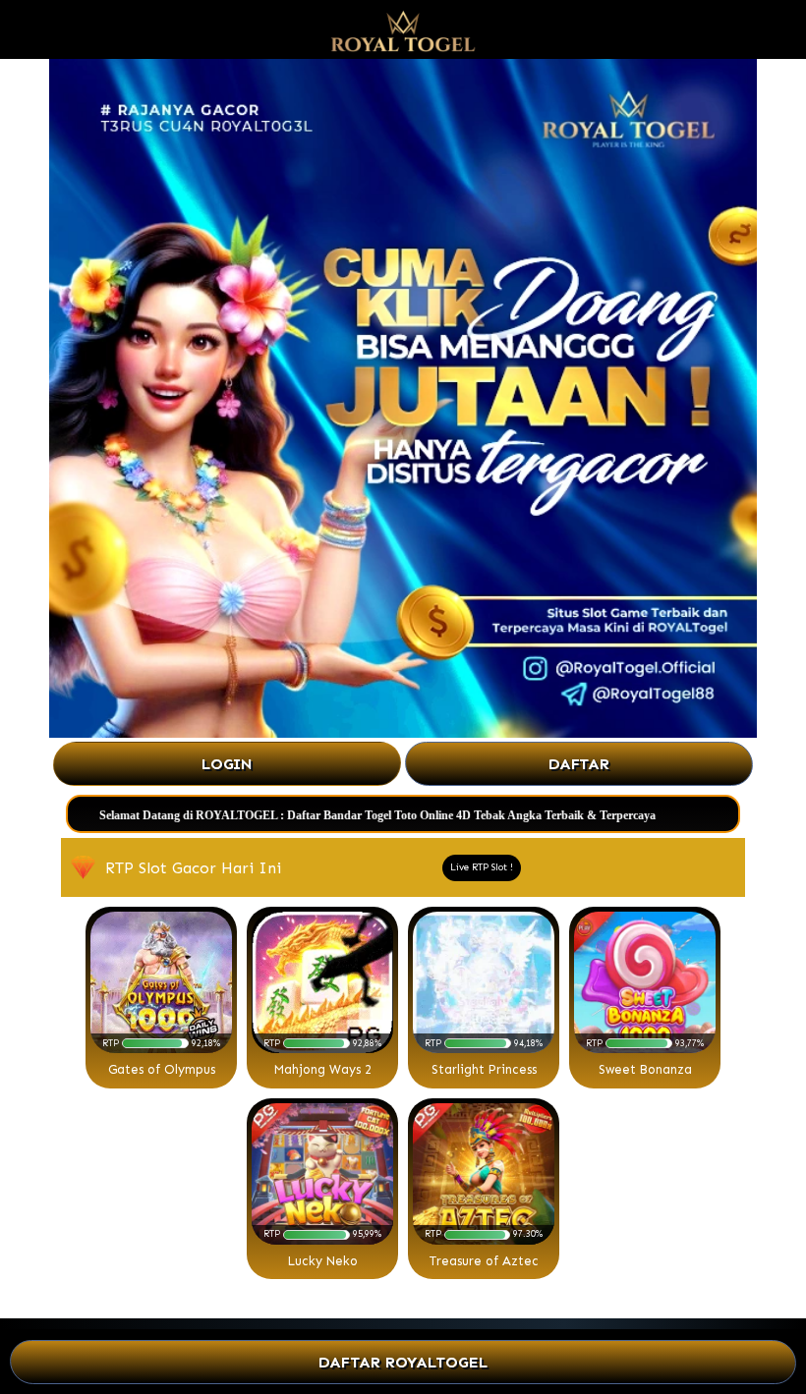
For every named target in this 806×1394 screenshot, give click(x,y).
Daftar (578, 763)
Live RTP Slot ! (481, 867)
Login (227, 763)
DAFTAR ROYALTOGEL (403, 1362)
